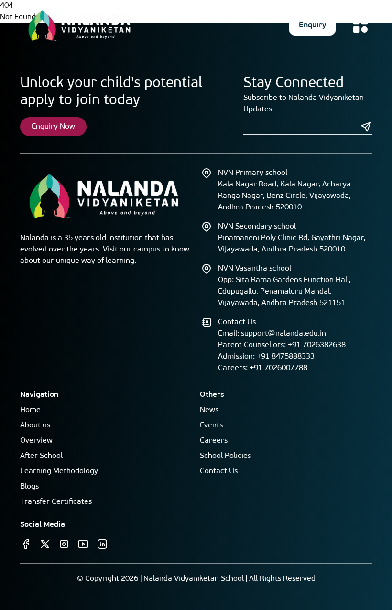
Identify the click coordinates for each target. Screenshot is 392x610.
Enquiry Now (53, 127)
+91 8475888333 (286, 356)
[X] (45, 544)
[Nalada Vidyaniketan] (79, 25)
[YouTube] (83, 544)
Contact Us (219, 471)
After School (41, 456)
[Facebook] (26, 544)
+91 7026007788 (278, 368)
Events (211, 425)
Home (30, 410)
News (209, 410)
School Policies (225, 456)
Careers (214, 441)
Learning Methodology (59, 471)
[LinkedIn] (102, 544)
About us (35, 425)
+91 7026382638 (317, 345)
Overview (36, 441)
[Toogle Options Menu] (360, 25)
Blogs (29, 486)
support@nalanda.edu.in (283, 334)
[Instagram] (64, 544)
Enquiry (312, 25)
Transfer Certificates (56, 502)
